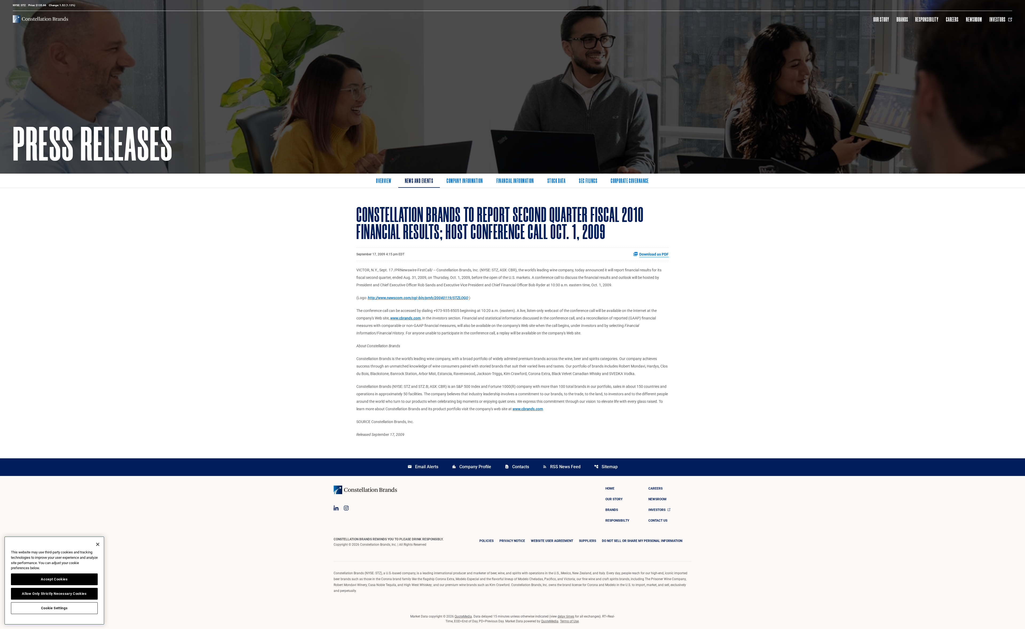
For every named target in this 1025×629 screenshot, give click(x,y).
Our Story (881, 19)
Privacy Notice (512, 541)
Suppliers (587, 541)
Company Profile (471, 466)
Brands (902, 19)
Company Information (465, 181)
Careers (952, 19)
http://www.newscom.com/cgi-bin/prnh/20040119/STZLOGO (418, 298)
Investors (997, 19)
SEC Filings (588, 181)
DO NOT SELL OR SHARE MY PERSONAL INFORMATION (642, 541)
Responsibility (926, 19)
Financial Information (515, 181)
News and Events (419, 181)
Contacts (517, 466)
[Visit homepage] (40, 19)
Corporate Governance (630, 181)
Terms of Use (569, 621)
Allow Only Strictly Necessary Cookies (54, 594)
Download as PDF (654, 254)
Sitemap (606, 466)
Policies (486, 541)
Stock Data (556, 181)
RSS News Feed (562, 466)
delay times (566, 616)
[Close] (98, 544)
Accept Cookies (54, 579)
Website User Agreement (552, 541)
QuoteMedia (463, 616)
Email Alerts (423, 466)
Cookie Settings (54, 608)
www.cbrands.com (405, 318)
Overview (384, 181)
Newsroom (974, 19)
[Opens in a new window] (336, 508)
